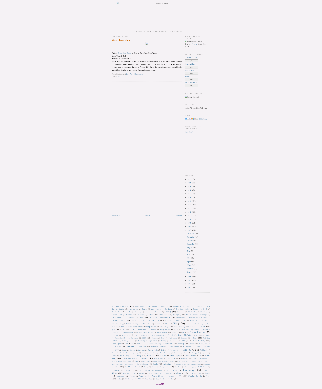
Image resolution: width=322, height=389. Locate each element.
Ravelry (163, 355)
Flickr (167, 324)
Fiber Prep (147, 324)
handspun (142, 329)
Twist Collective (155, 373)
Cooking (203, 312)
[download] (189, 132)
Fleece (157, 324)
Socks (155, 364)
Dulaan (131, 317)
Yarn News (149, 379)
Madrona (168, 343)
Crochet (129, 315)
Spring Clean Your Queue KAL (188, 364)
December (191, 233)
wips (120, 379)
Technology (189, 367)
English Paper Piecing (198, 317)
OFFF (117, 350)
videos (191, 373)
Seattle (144, 358)
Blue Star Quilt (182, 309)
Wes (181, 376)
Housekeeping (162, 332)
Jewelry (144, 335)
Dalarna (151, 315)
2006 (190, 276)
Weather (132, 376)
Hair (132, 329)
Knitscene (173, 338)
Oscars (132, 350)
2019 (190, 186)
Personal (141, 350)
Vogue (207, 373)
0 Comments (138, 74)
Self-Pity (171, 358)
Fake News (194, 320)
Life (126, 344)
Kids (144, 337)
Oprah (124, 350)
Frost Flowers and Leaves (131, 327)
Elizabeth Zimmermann (159, 317)
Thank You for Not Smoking (150, 370)
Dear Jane (163, 314)
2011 (190, 215)
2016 (190, 197)
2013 (190, 208)
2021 (190, 179)
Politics (153, 353)
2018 (190, 190)
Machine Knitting (154, 344)
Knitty (163, 341)
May (189, 258)
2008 (190, 226)
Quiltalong (124, 355)
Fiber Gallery (132, 324)
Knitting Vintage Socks (147, 341)
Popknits (177, 353)
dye (141, 317)
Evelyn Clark (153, 320)
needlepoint (174, 346)
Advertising (139, 306)
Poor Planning (165, 353)
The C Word (171, 370)
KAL (198, 335)
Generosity (192, 327)
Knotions (173, 341)
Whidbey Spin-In (195, 376)
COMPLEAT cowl (191, 58)
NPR (198, 346)
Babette (199, 306)
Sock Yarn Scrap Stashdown (122, 364)
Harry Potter (165, 329)
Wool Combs (129, 379)
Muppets (130, 346)
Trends (141, 373)
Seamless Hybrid (130, 358)
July (188, 251)
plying (144, 353)
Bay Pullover (156, 309)
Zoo (172, 379)
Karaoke (206, 335)
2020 (190, 183)
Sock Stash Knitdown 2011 (163, 361)
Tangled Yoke (165, 367)
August (190, 247)
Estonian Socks (118, 320)
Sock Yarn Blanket (199, 361)
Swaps (154, 367)
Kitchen (155, 338)
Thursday (188, 370)
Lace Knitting (199, 340)
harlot (153, 329)
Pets (163, 350)
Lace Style (116, 344)
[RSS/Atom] (202, 119)
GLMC (203, 326)
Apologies (165, 306)
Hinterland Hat (190, 64)
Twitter (169, 373)
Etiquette (134, 320)
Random (150, 355)
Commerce (181, 312)
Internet (115, 335)
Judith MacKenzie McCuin (179, 335)
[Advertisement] (192, 154)
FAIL (185, 320)
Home (147, 215)
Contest (191, 311)
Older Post (178, 215)
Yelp (157, 379)
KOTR (182, 341)
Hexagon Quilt (128, 332)
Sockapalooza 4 (143, 364)
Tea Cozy (178, 367)
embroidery (180, 317)
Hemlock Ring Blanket (190, 329)
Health (176, 329)
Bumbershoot (117, 312)
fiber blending (117, 324)
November (191, 237)
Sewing (184, 358)
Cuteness (140, 315)
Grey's (124, 329)
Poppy (186, 353)
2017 (190, 193)
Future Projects (165, 327)
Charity (168, 311)
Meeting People (204, 344)
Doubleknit (117, 317)
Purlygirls (195, 353)
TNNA (115, 373)
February (190, 268)
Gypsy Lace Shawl (121, 39)
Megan (194, 44)
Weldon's (172, 376)
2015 (190, 201)
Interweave (126, 335)
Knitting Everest (128, 341)
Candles (128, 312)
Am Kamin (152, 306)
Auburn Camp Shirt (182, 306)
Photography (174, 350)
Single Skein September (122, 361)
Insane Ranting (197, 332)
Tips (205, 370)
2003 (190, 287)
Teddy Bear (202, 367)
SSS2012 (207, 364)
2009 (190, 223)
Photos (187, 349)
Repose (187, 76)
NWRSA (207, 346)
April (189, 261)
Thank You (130, 370)
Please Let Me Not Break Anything (125, 353)
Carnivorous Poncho (153, 312)
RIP (199, 355)
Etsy (142, 320)
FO (119, 76)
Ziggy (165, 379)
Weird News (157, 376)
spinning (167, 364)
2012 (190, 212)
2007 (190, 230)
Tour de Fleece (129, 373)
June (189, 254)
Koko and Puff (189, 70)
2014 (190, 204)
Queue (114, 355)
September (191, 244)
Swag (146, 367)
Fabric (177, 320)
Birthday (168, 309)
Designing (177, 315)
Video (179, 373)
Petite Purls (153, 350)
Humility (175, 332)
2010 (190, 219)
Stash (117, 367)
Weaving (143, 376)
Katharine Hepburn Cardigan (126, 338)
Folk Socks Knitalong (194, 324)
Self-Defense (159, 358)
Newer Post (116, 215)
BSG (205, 309)
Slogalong (146, 361)
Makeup (181, 343)
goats (114, 329)
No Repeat (187, 346)
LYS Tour (140, 344)
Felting (204, 320)
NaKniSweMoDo (157, 346)
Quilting (137, 355)
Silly (194, 358)
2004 (190, 284)
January (190, 272)
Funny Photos (150, 327)
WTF (139, 379)
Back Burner (133, 309)
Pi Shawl (203, 350)
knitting (194, 338)
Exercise (168, 320)
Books (195, 309)
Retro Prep (190, 355)
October (190, 240)
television (116, 370)
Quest (205, 353)
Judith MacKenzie (157, 335)
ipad (135, 335)
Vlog (199, 373)
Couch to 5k (117, 315)
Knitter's (184, 338)
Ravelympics (175, 355)
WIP (208, 375)
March (189, 265)
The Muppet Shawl (191, 82)
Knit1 (163, 338)
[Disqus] (147, 115)
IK (183, 332)
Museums (143, 346)
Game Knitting (179, 327)
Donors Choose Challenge (196, 315)
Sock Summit (182, 361)
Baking (144, 309)
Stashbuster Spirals (133, 367)
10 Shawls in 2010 (120, 306)
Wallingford (121, 376)
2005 (190, 280)
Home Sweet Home (145, 332)
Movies (118, 346)
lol (133, 344)
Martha (192, 344)
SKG (137, 361)
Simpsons (203, 358)
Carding (138, 312)
